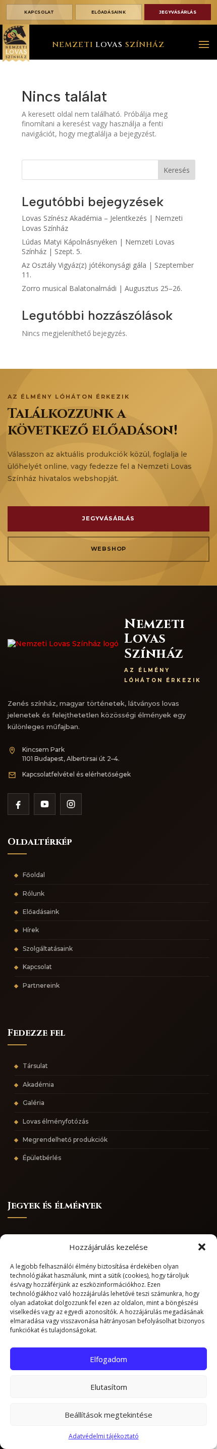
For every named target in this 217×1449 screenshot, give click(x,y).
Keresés (177, 170)
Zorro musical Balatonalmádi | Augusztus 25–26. (102, 288)
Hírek (31, 930)
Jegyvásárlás (177, 12)
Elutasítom (108, 1387)
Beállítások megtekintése (108, 1415)
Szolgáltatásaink (48, 948)
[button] (202, 1247)
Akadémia (38, 1084)
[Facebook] (18, 804)
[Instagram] (71, 804)
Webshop (109, 548)
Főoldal (34, 875)
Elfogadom (108, 1359)
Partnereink (41, 985)
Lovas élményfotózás (55, 1121)
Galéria (33, 1102)
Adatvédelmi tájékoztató (104, 1436)
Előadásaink (108, 12)
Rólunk (33, 893)
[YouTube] (45, 804)
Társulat (35, 1066)
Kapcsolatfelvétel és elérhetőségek (76, 774)
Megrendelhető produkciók (65, 1139)
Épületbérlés (42, 1158)
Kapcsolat (39, 12)
